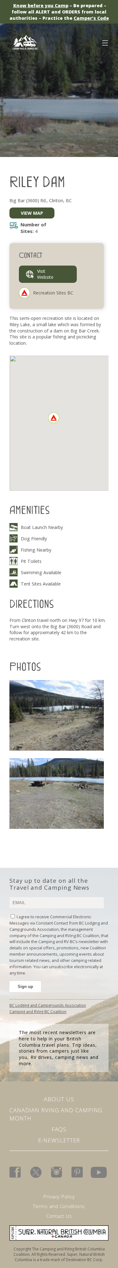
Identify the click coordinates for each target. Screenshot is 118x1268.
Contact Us (59, 1216)
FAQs (59, 1129)
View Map (32, 213)
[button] (54, 418)
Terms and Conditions (59, 1206)
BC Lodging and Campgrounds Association (47, 1005)
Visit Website (45, 274)
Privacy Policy (59, 1196)
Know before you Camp (40, 5)
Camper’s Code (91, 18)
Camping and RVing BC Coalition (37, 1011)
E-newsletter (59, 1140)
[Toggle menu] (105, 42)
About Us (59, 1099)
